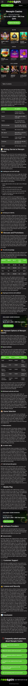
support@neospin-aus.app (20, 679)
